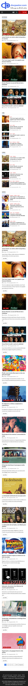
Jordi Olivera (5, 86)
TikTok (24, 12)
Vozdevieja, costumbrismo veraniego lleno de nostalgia (14, 609)
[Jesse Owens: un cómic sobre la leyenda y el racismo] (14, 28)
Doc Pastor (5, 40)
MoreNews (13, 684)
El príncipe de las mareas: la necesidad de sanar (14, 425)
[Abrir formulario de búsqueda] (16, 12)
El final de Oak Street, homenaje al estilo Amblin (14, 455)
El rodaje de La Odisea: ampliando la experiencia (5, 144)
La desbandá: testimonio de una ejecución (14, 486)
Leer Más (5, 259)
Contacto (15, 675)
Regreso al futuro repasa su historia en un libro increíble (14, 546)
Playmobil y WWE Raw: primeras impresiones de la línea (5, 206)
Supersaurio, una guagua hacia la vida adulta (14, 641)
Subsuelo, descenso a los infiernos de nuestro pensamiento (5, 175)
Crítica (7, 102)
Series (19, 195)
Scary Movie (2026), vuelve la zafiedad (12, 105)
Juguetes (11, 195)
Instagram (4, 676)
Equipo (19, 675)
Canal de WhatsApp (12, 676)
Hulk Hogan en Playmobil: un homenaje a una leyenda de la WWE (5, 198)
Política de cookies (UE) (8, 678)
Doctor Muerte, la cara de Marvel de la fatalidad (5, 127)
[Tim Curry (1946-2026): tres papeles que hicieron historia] (14, 51)
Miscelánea (17, 212)
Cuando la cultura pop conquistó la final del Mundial (5, 215)
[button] (2, 12)
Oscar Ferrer (5, 107)
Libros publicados (21, 676)
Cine (4, 56)
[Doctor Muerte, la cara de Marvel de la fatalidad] (14, 73)
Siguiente (21, 664)
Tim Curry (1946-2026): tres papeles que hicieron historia (5, 119)
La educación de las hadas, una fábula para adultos (14, 515)
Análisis (15, 195)
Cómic (4, 34)
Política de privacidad (19, 678)
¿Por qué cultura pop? (7, 675)
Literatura (14, 142)
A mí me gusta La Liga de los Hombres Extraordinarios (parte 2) (5, 183)
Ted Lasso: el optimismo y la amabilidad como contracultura (5, 223)
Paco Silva (4, 407)
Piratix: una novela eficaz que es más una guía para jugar (14, 363)
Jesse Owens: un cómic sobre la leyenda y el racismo (5, 158)
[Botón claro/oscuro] (14, 12)
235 (17, 664)
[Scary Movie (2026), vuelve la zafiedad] (14, 96)
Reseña (8, 34)
